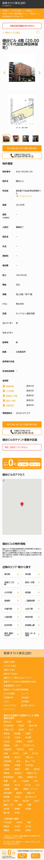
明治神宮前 (8, 726)
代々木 (35, 753)
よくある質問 (9, 694)
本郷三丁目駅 (9, 583)
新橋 (6, 781)
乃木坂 (17, 738)
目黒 (29, 722)
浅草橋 (7, 757)
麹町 (16, 789)
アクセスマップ (25, 196)
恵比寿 (26, 801)
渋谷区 (17, 826)
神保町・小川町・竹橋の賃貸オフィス (14, 13)
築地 (31, 749)
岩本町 (7, 809)
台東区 (17, 830)
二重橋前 (18, 741)
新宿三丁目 (32, 773)
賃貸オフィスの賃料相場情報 (16, 690)
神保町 (17, 769)
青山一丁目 (30, 761)
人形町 (7, 769)
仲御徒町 (7, 749)
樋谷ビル (34, 13)
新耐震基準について (12, 686)
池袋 (6, 753)
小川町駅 (10, 391)
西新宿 (7, 765)
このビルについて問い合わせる (23, 148)
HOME (5, 11)
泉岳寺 (17, 757)
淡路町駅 (10, 406)
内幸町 (30, 741)
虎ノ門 (6, 801)
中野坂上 (20, 749)
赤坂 (18, 761)
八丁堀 (7, 738)
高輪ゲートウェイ (30, 789)
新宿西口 (18, 773)
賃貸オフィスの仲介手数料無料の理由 (20, 682)
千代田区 (28, 11)
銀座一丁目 (8, 805)
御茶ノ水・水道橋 (30, 634)
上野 (14, 781)
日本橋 (28, 738)
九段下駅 (29, 609)
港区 (29, 822)
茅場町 (17, 809)
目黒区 (28, 830)
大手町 (15, 753)
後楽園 (7, 797)
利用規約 (25, 702)
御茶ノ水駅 (10, 401)
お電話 (23, 856)
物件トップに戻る (12, 33)
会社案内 (25, 698)
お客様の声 (8, 698)
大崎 (25, 753)
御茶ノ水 (31, 793)
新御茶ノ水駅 (11, 396)
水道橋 (17, 765)
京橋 (29, 805)
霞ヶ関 (6, 813)
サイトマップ (9, 709)
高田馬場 (7, 793)
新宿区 (7, 826)
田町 (16, 745)
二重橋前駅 (30, 601)
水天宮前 (29, 765)
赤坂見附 (7, 761)
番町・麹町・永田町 (9, 634)
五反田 (17, 797)
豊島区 (7, 830)
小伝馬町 (25, 781)
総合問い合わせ (28, 705)
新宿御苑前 (8, 777)
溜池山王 (7, 722)
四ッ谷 (28, 785)
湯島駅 (7, 601)
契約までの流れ (10, 674)
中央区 (19, 822)
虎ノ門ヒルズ (30, 797)
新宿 (20, 777)
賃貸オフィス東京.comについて (17, 678)
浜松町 (21, 730)
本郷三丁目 (8, 730)
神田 (27, 769)
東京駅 (7, 574)
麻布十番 (33, 726)
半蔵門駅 (8, 609)
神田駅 (28, 574)
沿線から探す (9, 662)
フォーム (36, 856)
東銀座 (7, 745)
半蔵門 (28, 734)
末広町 (21, 726)
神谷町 (37, 769)
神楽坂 (7, 773)
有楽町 (19, 722)
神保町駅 (10, 386)
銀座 (20, 805)
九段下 (36, 801)
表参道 (7, 734)
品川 (31, 730)
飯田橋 (17, 734)
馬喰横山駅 (30, 625)
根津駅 (28, 593)
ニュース (24, 694)
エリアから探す (16, 11)
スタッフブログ (10, 705)
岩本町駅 (8, 625)
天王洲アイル (28, 745)
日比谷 (7, 741)
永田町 (17, 813)
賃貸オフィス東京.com (24, 842)
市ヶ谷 (17, 785)
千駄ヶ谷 (29, 757)
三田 (37, 785)
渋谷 (36, 781)
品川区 (28, 826)
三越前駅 (8, 617)
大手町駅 (8, 593)
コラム (6, 702)
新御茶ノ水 (32, 777)
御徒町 (19, 793)
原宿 (16, 801)
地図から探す (9, 670)
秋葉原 (7, 785)
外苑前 (28, 809)
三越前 (7, 789)
